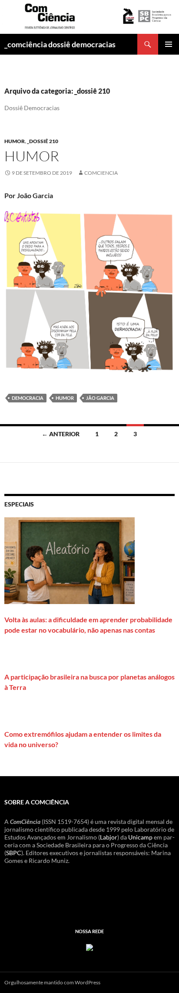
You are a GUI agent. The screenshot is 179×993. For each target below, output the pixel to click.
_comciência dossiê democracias (60, 44)
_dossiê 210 (42, 141)
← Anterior (61, 434)
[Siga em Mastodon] (89, 946)
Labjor (108, 837)
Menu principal (168, 44)
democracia (27, 398)
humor (14, 141)
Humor (31, 156)
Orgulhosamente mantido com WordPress (52, 982)
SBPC (13, 852)
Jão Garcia (100, 398)
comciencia (101, 173)
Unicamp (140, 837)
